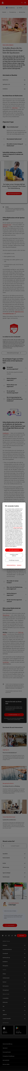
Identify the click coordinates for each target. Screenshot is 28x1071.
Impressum (19, 565)
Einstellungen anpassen (14, 560)
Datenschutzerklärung (17, 527)
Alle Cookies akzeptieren (14, 550)
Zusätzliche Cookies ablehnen (14, 555)
